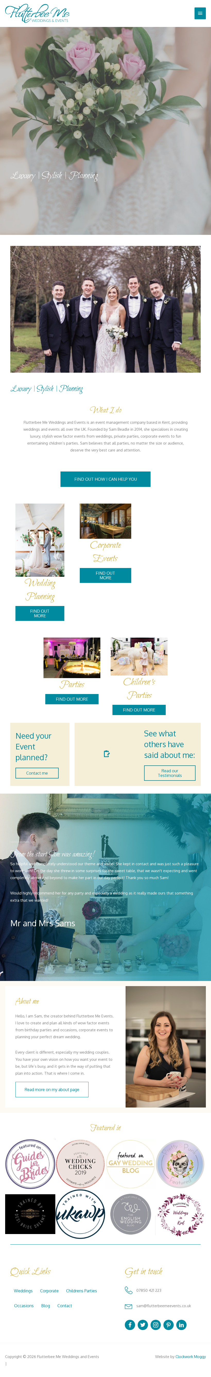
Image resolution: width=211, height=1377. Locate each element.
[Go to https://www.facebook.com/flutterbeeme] (130, 1325)
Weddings (23, 1290)
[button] (105, 479)
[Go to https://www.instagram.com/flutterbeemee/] (156, 1325)
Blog (45, 1305)
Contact (64, 1305)
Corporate (49, 1290)
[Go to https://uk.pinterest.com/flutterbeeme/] (168, 1325)
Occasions (24, 1305)
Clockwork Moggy (190, 1356)
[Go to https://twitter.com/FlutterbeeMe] (143, 1325)
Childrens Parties (81, 1290)
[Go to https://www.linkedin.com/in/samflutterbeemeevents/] (181, 1325)
